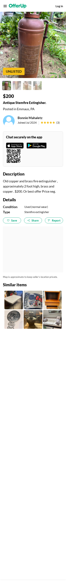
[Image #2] (16, 85)
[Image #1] (6, 85)
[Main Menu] (5, 6)
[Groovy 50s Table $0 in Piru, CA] (13, 300)
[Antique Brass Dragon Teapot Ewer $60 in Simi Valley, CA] (33, 319)
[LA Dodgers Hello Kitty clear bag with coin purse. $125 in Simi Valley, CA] (33, 300)
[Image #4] (37, 85)
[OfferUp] (17, 6)
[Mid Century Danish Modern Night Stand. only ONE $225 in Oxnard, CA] (52, 300)
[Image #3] (27, 85)
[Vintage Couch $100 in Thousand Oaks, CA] (52, 319)
